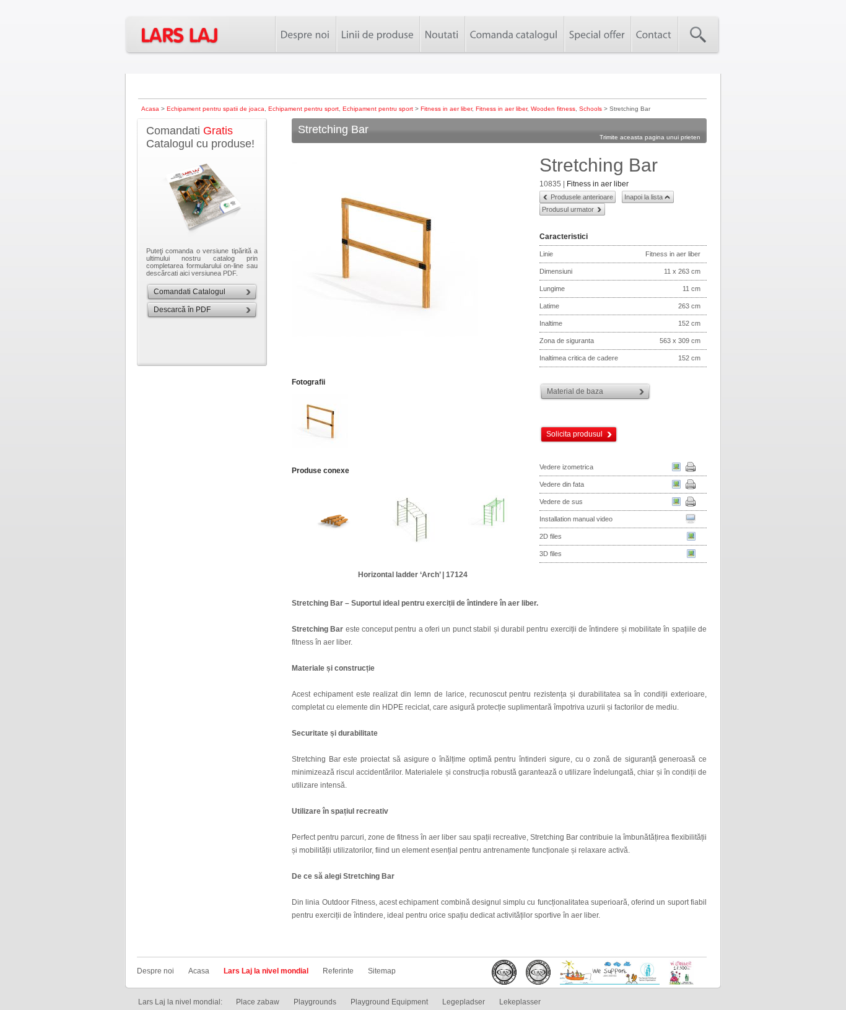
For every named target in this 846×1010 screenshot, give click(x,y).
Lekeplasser (520, 1002)
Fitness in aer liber (446, 108)
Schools (590, 108)
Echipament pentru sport (303, 108)
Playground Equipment (389, 1002)
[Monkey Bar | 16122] (493, 522)
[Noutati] (441, 34)
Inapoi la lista (643, 197)
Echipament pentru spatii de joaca (215, 108)
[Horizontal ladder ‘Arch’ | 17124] (412, 522)
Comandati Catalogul (189, 291)
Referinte (338, 971)
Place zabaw (257, 1002)
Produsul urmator (568, 209)
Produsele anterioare (582, 197)
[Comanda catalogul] (514, 34)
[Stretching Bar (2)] (320, 449)
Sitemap (382, 971)
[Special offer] (597, 34)
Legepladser (463, 1002)
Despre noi (155, 971)
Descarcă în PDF (182, 309)
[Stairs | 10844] (332, 522)
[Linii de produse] (377, 34)
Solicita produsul (574, 434)
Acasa (150, 108)
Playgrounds (315, 1002)
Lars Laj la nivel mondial (266, 971)
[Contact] (654, 34)
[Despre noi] (305, 34)
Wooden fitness (553, 108)
